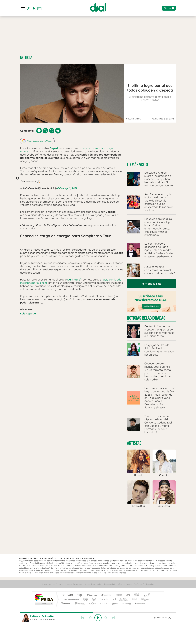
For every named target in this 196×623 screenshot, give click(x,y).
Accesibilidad (90, 584)
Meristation (139, 603)
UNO (85, 599)
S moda (115, 603)
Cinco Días (104, 599)
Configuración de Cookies (144, 584)
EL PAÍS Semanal (123, 599)
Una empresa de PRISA (43, 597)
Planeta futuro (133, 599)
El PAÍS (68, 595)
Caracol (145, 595)
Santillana (92, 595)
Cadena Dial (114, 599)
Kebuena (143, 599)
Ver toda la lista (151, 283)
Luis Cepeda (28, 313)
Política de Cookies (124, 584)
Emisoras (68, 584)
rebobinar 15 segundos (90, 617)
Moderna (79, 603)
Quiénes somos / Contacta (52, 584)
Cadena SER (118, 595)
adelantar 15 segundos (105, 617)
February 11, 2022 (67, 188)
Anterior (82, 617)
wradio (93, 599)
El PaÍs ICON (103, 603)
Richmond (66, 603)
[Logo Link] (98, 7)
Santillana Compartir (107, 595)
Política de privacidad (106, 584)
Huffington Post (71, 599)
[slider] (98, 612)
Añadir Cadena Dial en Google (39, 141)
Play (98, 617)
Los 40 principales (80, 595)
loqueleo (127, 603)
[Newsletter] (39, 8)
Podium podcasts (92, 603)
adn (135, 595)
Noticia (26, 57)
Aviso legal (78, 584)
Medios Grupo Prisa (43, 603)
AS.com (127, 595)
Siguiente (113, 617)
